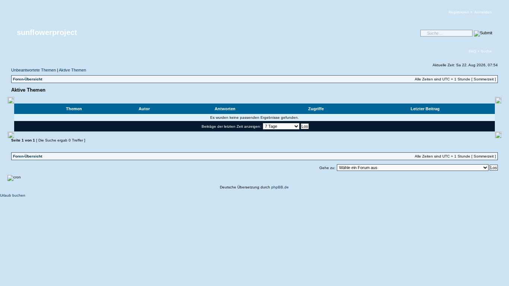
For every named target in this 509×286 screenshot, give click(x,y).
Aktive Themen (72, 70)
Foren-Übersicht (27, 79)
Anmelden (483, 12)
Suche (486, 51)
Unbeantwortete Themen (33, 70)
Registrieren (459, 12)
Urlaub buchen (12, 195)
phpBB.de (280, 187)
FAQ (472, 51)
